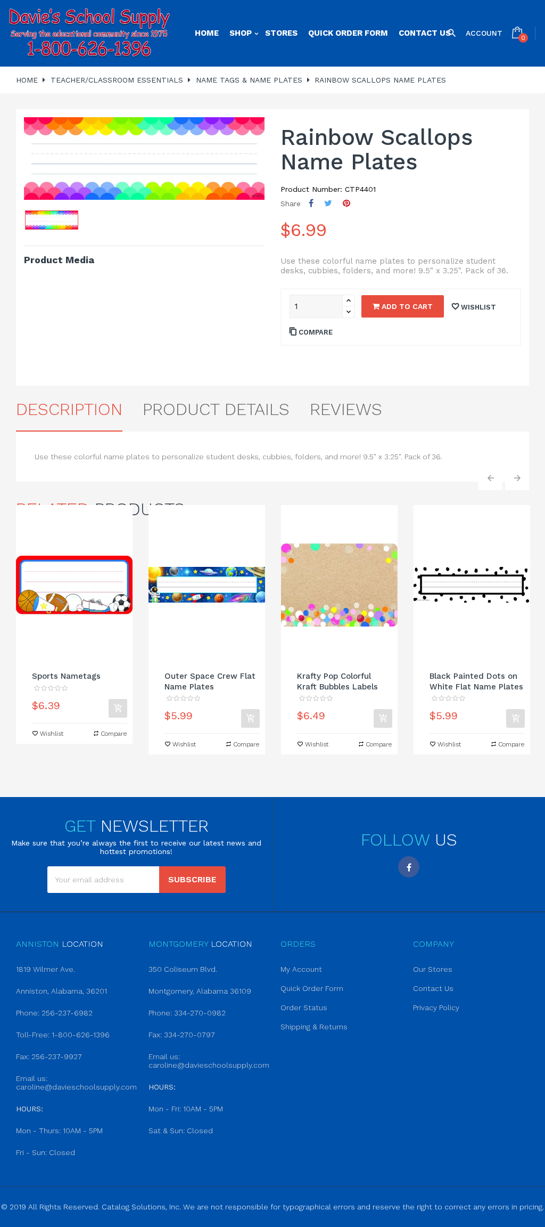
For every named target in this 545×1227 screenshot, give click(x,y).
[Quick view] (74, 585)
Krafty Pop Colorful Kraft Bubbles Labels (337, 681)
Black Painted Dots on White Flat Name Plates (476, 681)
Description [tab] (69, 409)
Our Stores (432, 969)
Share (311, 203)
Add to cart (406, 306)
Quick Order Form (311, 988)
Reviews (346, 409)
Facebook (409, 867)
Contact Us (433, 988)
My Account (301, 969)
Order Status (303, 1007)
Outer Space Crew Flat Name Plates (209, 681)
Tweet (328, 203)
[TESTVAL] (89, 33)
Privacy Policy (436, 1007)
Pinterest (346, 203)
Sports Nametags (66, 676)
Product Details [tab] (216, 409)
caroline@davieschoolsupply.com (76, 1087)
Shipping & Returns (314, 1026)
